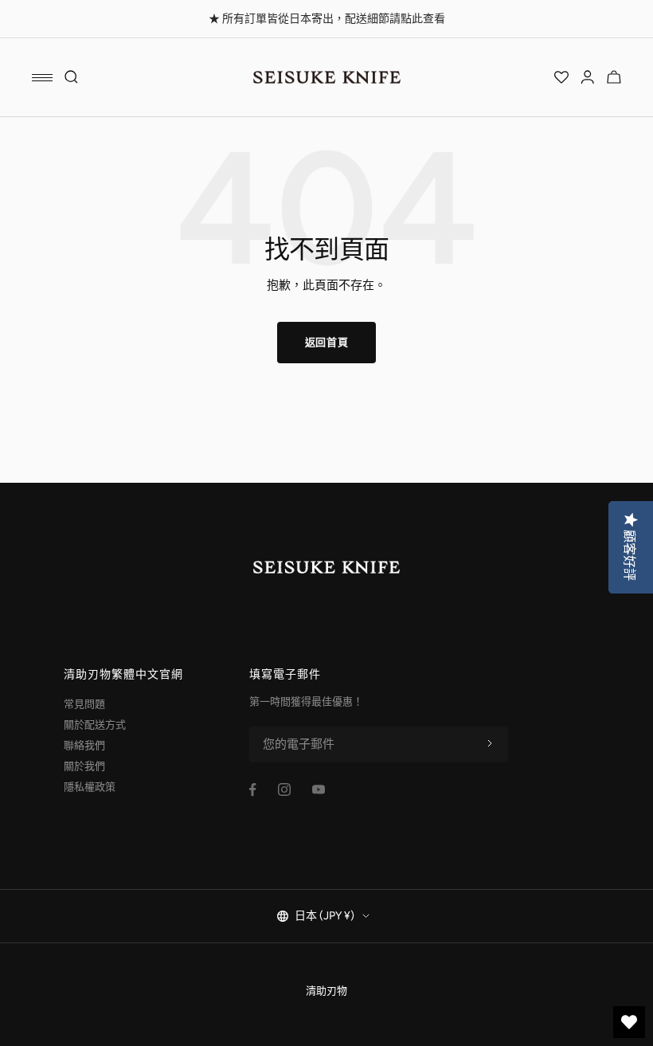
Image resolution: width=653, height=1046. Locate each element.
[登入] (588, 77)
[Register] (489, 744)
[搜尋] (72, 77)
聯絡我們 (84, 745)
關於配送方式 (95, 725)
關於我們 (84, 766)
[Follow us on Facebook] (252, 789)
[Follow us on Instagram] (284, 789)
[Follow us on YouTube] (318, 789)
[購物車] (614, 77)
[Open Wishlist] (561, 77)
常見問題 (84, 704)
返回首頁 (327, 342)
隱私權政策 (89, 787)
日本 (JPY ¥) (324, 916)
